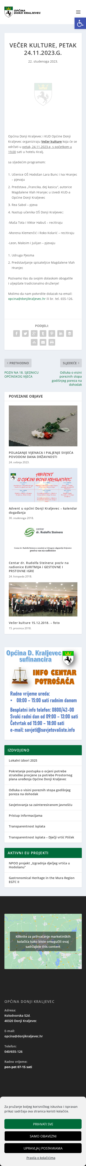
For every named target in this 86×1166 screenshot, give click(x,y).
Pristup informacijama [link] (25, 815)
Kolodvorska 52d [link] (17, 1015)
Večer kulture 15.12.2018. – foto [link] (34, 623)
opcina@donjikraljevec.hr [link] (27, 299)
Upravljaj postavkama (43, 1148)
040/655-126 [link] (13, 1051)
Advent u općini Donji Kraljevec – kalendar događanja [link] (43, 510)
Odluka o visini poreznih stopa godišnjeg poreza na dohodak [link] (40, 792)
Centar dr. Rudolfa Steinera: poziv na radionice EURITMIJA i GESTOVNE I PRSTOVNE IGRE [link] (39, 567)
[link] (80, 23)
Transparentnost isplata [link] (27, 826)
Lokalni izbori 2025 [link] (23, 760)
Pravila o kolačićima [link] (40, 1158)
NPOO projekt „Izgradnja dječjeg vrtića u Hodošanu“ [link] (39, 865)
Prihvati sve (43, 1124)
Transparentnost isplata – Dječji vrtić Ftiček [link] (41, 837)
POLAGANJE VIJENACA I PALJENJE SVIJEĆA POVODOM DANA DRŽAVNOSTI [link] (41, 455)
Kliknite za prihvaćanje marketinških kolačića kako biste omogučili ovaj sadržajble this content (43, 941)
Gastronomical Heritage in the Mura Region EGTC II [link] (42, 880)
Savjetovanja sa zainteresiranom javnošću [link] (40, 805)
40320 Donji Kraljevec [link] (20, 1021)
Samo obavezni (43, 1136)
